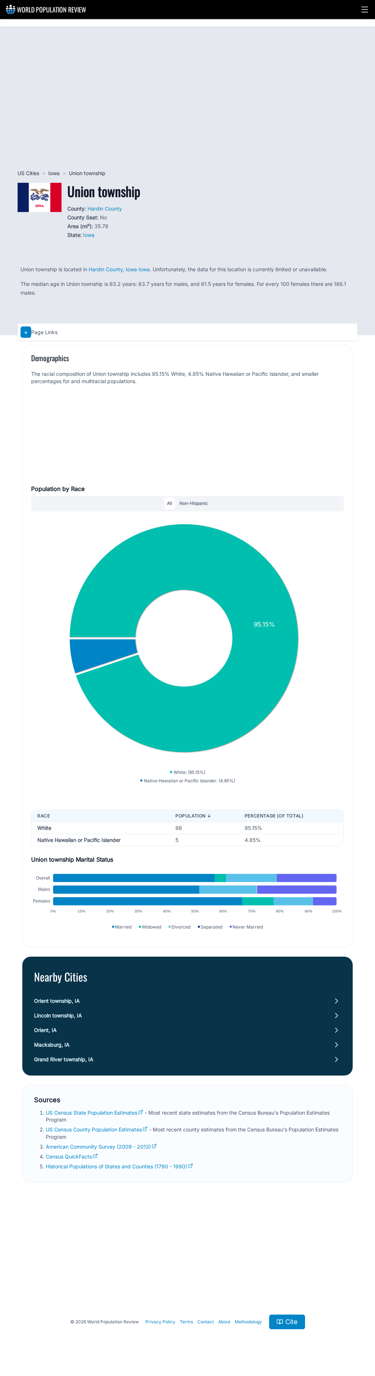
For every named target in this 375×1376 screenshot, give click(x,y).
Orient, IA (45, 1030)
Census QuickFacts (69, 1156)
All (169, 503)
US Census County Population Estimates (94, 1129)
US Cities (28, 173)
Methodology (248, 1321)
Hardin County (105, 208)
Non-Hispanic (193, 503)
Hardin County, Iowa (113, 269)
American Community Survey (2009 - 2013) (98, 1146)
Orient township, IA (57, 1001)
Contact (205, 1321)
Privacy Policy (160, 1321)
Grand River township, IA (63, 1059)
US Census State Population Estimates (91, 1113)
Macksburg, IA (52, 1045)
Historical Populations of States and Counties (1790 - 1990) (116, 1166)
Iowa (54, 173)
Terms (186, 1321)
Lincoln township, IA (58, 1015)
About (224, 1321)
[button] (364, 9)
